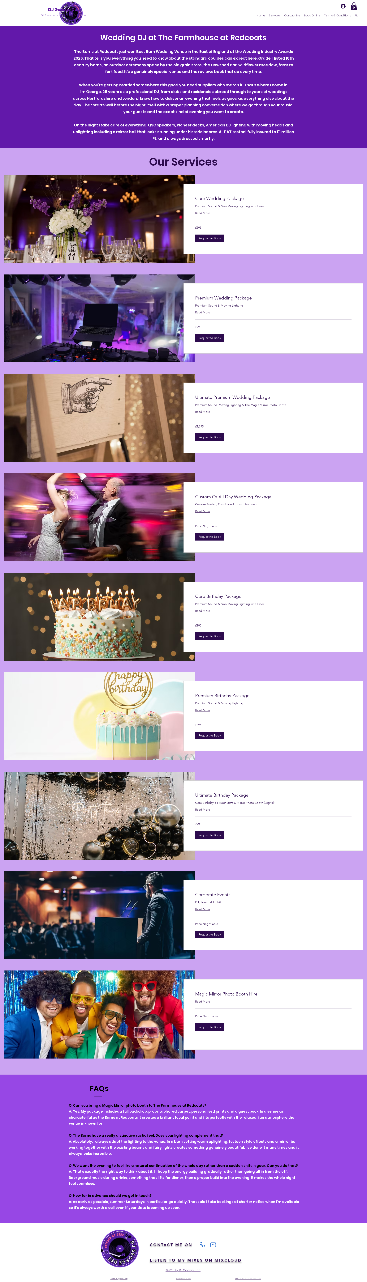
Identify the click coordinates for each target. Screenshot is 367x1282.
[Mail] (213, 1245)
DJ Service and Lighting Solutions (63, 15)
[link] (273, 198)
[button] (354, 6)
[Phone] (202, 1245)
